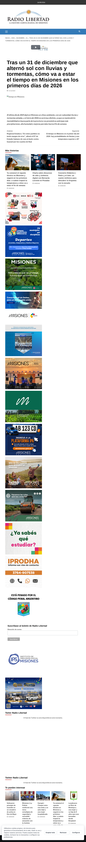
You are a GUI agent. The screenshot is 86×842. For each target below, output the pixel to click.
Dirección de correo (15, 629)
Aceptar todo (50, 832)
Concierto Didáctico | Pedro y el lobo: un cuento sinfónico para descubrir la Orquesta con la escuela (67, 178)
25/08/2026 (11, 188)
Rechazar (63, 832)
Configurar (76, 832)
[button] (7, 31)
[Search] (79, 31)
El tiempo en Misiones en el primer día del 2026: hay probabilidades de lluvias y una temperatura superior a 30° (62, 135)
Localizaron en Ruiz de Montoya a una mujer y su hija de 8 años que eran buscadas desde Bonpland (73, 812)
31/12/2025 (12, 91)
